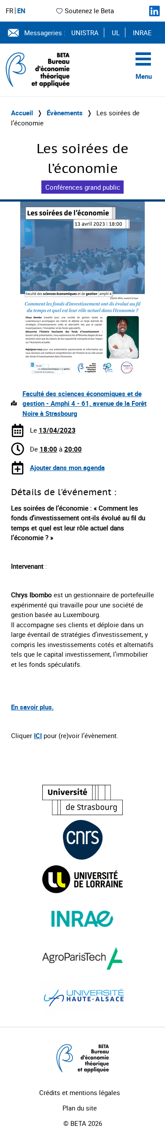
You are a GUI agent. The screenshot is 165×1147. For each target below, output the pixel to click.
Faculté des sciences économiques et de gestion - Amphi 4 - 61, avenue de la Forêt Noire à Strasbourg (84, 403)
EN (21, 10)
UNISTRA (85, 32)
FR (9, 10)
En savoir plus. (32, 706)
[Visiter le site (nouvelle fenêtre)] (82, 800)
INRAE (142, 32)
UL (116, 32)
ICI (38, 735)
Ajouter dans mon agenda (67, 467)
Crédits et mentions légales (79, 1092)
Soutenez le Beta (89, 10)
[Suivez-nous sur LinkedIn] (154, 11)
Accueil (22, 112)
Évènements (65, 112)
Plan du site (79, 1107)
